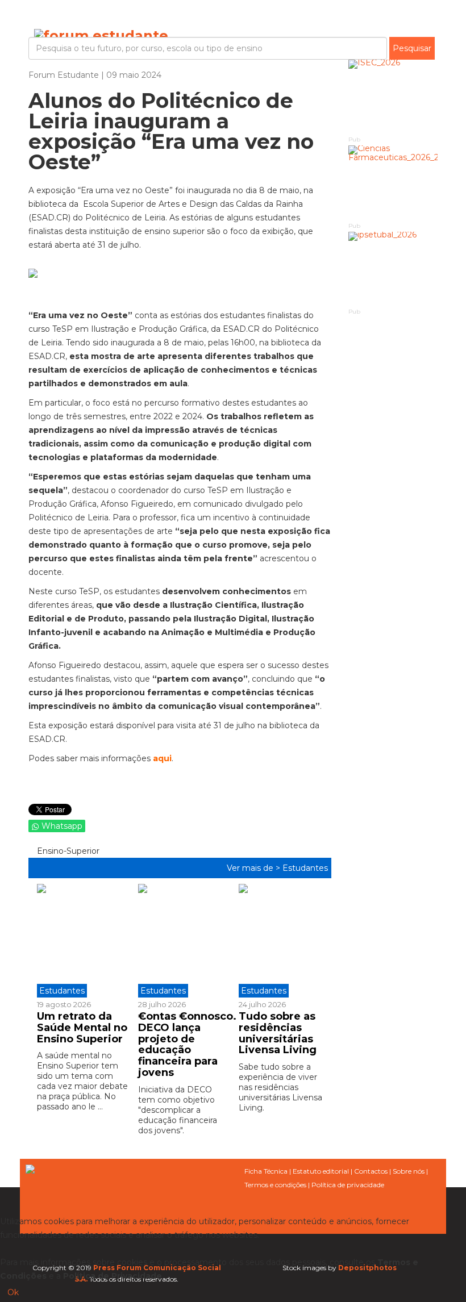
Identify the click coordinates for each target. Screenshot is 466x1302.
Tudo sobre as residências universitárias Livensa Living (278, 1033)
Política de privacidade (347, 1184)
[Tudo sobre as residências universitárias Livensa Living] (281, 941)
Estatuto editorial (321, 1171)
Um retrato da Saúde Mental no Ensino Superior (82, 1027)
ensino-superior (67, 851)
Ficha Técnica (266, 1171)
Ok (13, 1292)
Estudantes (305, 868)
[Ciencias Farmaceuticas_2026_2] (393, 182)
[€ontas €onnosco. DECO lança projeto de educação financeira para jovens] (180, 941)
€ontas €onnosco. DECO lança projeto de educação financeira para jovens (187, 1044)
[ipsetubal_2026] (393, 269)
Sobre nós (409, 1171)
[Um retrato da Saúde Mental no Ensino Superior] (83, 941)
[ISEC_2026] (393, 97)
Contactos (371, 1171)
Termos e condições (275, 1184)
